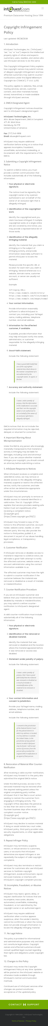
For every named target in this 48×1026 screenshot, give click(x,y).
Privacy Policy (31, 1021)
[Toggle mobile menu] (42, 8)
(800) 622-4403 (30, 2)
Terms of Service (18, 1021)
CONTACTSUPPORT (24, 1004)
